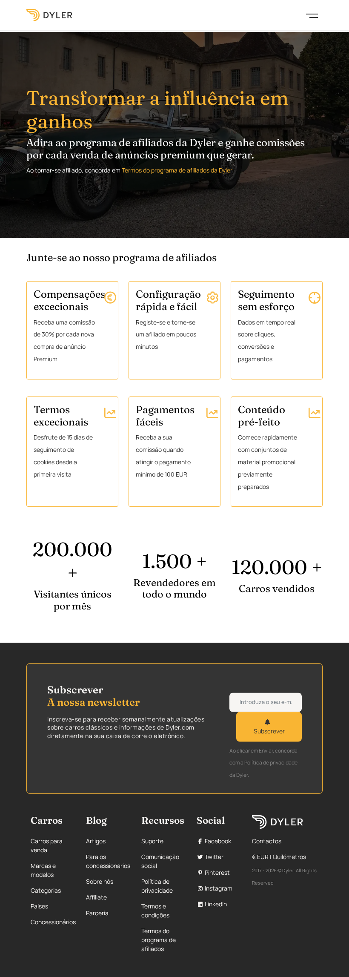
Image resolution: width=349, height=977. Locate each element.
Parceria (97, 913)
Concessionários (53, 922)
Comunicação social (160, 861)
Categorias (46, 890)
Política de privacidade (157, 885)
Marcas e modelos (43, 870)
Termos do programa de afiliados (158, 940)
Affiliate (96, 897)
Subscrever (269, 731)
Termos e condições (155, 910)
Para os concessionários (108, 861)
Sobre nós (99, 881)
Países (39, 906)
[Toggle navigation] (312, 15)
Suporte (152, 841)
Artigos (96, 841)
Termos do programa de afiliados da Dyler (177, 170)
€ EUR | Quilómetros (279, 857)
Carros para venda (47, 845)
